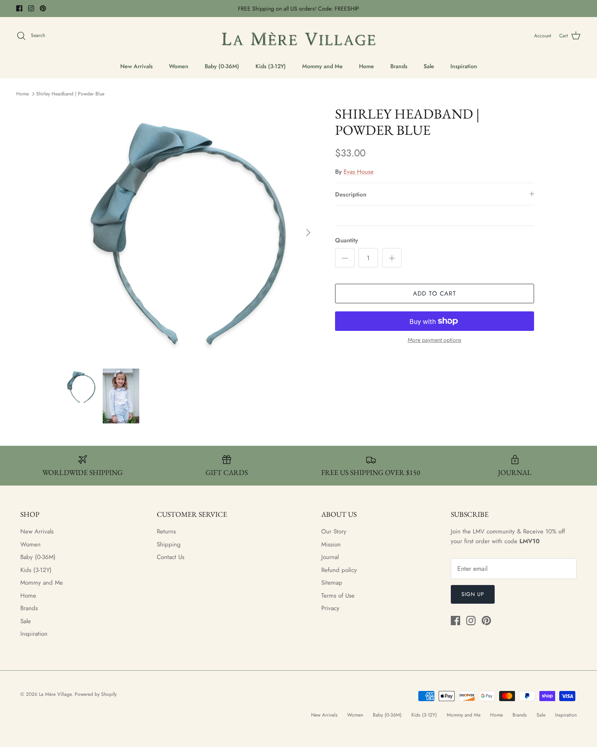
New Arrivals (136, 66)
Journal (330, 557)
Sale (429, 66)
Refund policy (339, 570)
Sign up (472, 594)
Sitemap (331, 582)
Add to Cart (434, 293)
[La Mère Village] (298, 36)
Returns (166, 531)
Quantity (346, 240)
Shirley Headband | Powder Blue (70, 93)
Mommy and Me (322, 66)
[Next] (308, 233)
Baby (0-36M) (222, 66)
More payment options (434, 340)
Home (366, 66)
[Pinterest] (43, 8)
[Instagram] (31, 8)
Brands (398, 66)
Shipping (169, 544)
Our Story (333, 531)
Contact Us (170, 557)
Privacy (330, 608)
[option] (190, 233)
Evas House (359, 171)
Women (178, 66)
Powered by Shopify (96, 694)
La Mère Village (55, 694)
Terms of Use (338, 595)
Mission (331, 544)
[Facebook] (19, 8)
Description (350, 194)
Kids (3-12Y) (270, 66)
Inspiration (463, 66)
